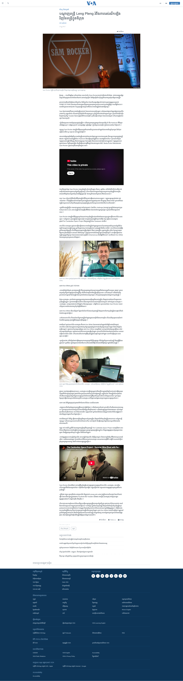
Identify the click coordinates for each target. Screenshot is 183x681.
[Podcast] (120, 576)
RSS (123, 633)
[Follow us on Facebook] (93, 576)
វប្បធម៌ (94, 606)
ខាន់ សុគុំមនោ (62, 23)
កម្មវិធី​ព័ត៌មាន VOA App (39, 633)
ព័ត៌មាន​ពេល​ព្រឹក (66, 575)
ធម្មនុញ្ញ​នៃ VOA (67, 643)
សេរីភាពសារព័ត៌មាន (127, 602)
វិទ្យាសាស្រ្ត (95, 602)
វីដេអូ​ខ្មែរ (35, 575)
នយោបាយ (65, 599)
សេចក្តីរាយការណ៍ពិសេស (98, 613)
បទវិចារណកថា (125, 613)
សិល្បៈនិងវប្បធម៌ (64, 9)
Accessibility (96, 652)
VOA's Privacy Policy (69, 656)
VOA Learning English (98, 623)
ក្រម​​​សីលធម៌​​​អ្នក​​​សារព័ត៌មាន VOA (100, 643)
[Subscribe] (125, 576)
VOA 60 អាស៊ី (36, 589)
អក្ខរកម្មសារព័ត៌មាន (127, 599)
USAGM (35, 652)
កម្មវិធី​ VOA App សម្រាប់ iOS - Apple (43, 666)
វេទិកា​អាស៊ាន (65, 589)
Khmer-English (126, 609)
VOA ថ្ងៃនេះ (36, 582)
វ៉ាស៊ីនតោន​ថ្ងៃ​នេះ (37, 578)
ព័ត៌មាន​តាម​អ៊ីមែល (97, 633)
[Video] (166, 3)
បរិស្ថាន (94, 599)
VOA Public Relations (39, 656)
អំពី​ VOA (35, 643)
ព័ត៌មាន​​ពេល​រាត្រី (66, 578)
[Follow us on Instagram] (107, 576)
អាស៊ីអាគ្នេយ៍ (36, 613)
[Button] (120, 31)
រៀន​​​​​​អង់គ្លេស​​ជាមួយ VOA (69, 623)
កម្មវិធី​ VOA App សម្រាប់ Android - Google (74, 666)
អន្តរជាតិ (35, 602)
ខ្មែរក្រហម (94, 609)
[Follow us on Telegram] (111, 576)
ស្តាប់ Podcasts (67, 633)
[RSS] (116, 576)
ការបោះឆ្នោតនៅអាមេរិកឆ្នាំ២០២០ (130, 606)
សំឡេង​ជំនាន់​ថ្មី (66, 585)
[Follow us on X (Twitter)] (98, 576)
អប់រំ (64, 613)
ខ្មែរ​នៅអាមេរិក (36, 609)
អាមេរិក (35, 606)
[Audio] (160, 3)
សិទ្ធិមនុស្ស (65, 606)
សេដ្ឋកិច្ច (65, 602)
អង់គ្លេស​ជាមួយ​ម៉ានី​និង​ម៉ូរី (39, 623)
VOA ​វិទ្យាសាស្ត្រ (37, 585)
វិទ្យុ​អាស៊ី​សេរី (95, 656)
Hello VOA (65, 582)
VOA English (66, 652)
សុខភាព (65, 609)
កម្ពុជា (34, 599)
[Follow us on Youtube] (102, 576)
